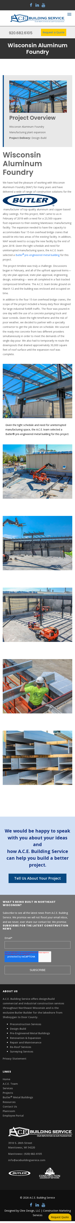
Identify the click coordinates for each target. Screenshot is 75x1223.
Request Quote (60, 1217)
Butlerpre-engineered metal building (37, 255)
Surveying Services (21, 1051)
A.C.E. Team (10, 1083)
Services (8, 1088)
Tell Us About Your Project (37, 878)
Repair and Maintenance (25, 1042)
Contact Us (10, 1106)
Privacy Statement (14, 1058)
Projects (8, 1092)
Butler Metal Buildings (18, 1097)
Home (6, 1079)
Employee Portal (13, 1115)
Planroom (9, 1111)
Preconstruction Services (25, 1024)
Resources (9, 1102)
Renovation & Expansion (25, 1038)
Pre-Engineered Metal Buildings (30, 1033)
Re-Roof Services (20, 1047)
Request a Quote (53, 32)
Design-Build (18, 1028)
